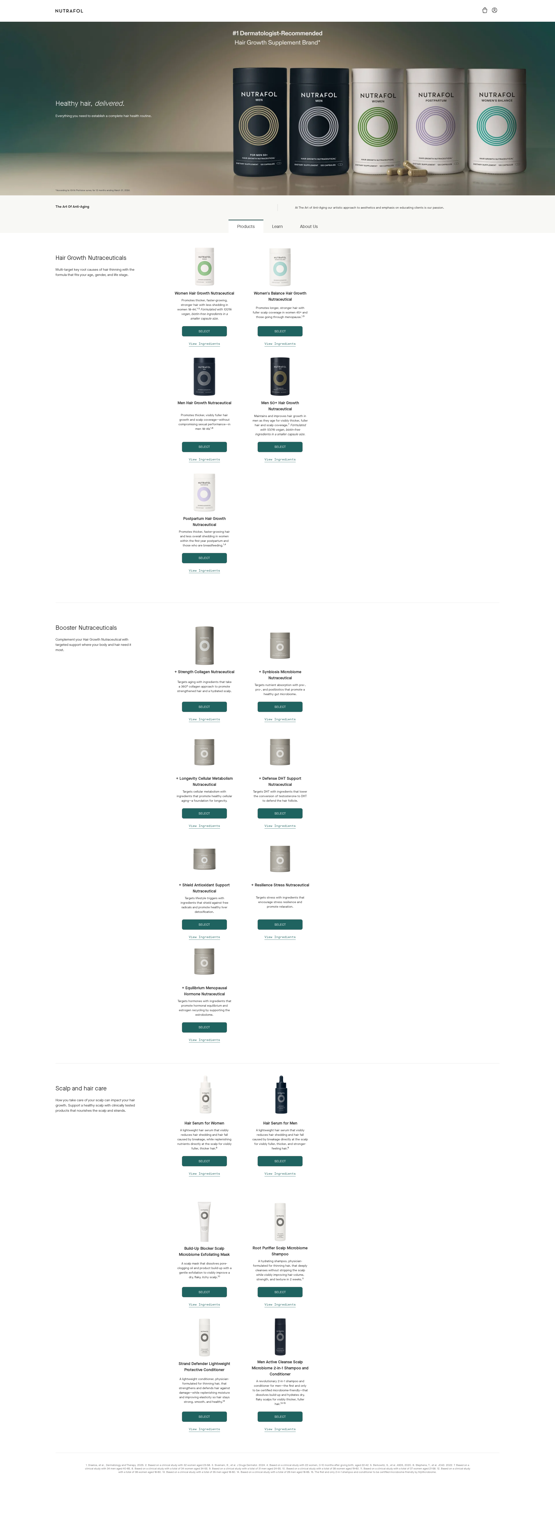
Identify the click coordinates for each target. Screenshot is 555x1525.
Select (204, 1161)
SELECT (204, 331)
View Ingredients (204, 344)
